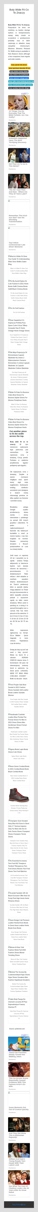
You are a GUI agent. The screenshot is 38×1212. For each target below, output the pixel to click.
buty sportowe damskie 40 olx (19, 68)
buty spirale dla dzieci (19, 65)
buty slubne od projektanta (19, 75)
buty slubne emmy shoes (19, 71)
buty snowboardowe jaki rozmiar (20, 85)
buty (24, 1204)
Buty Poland (16, 1204)
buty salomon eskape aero (19, 78)
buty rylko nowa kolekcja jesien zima (22, 81)
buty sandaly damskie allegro (19, 88)
